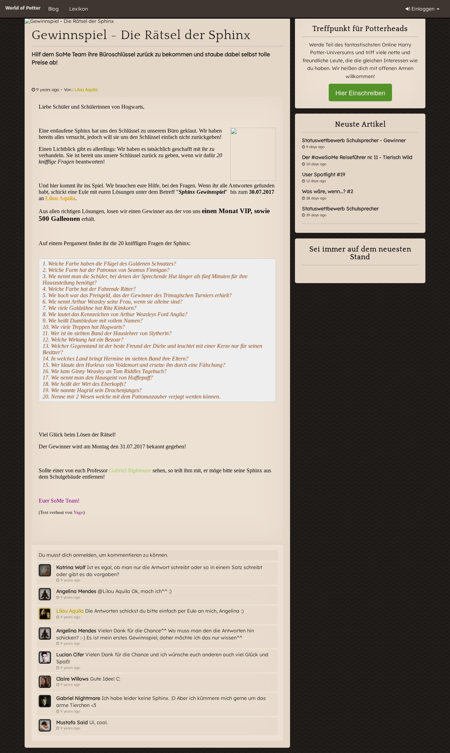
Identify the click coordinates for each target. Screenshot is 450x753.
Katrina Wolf (70, 567)
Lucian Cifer (70, 654)
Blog (53, 9)
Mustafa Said (72, 722)
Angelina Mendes (76, 591)
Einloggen (423, 9)
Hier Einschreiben (360, 92)
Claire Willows (72, 679)
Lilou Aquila (86, 89)
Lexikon (78, 9)
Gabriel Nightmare (78, 698)
